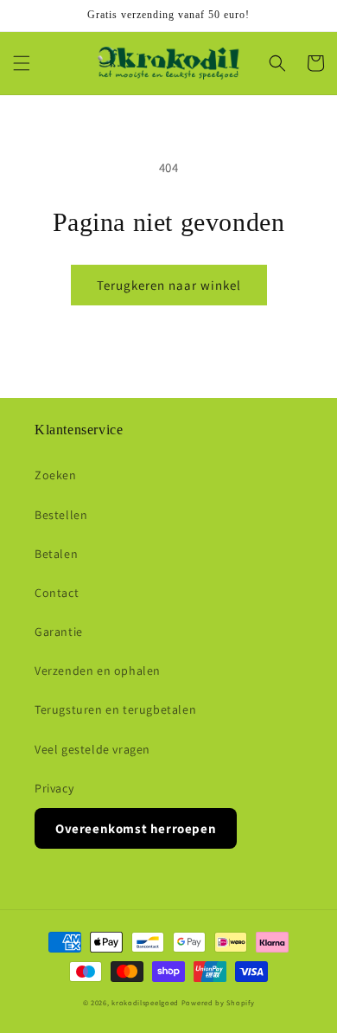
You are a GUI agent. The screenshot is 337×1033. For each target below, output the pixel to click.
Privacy (54, 788)
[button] (22, 63)
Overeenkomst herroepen (135, 828)
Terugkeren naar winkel (169, 285)
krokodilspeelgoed (145, 1002)
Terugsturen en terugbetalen (115, 709)
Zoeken (56, 475)
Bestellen (61, 515)
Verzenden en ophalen (98, 670)
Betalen (56, 553)
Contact (57, 592)
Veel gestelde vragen (92, 749)
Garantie (59, 631)
